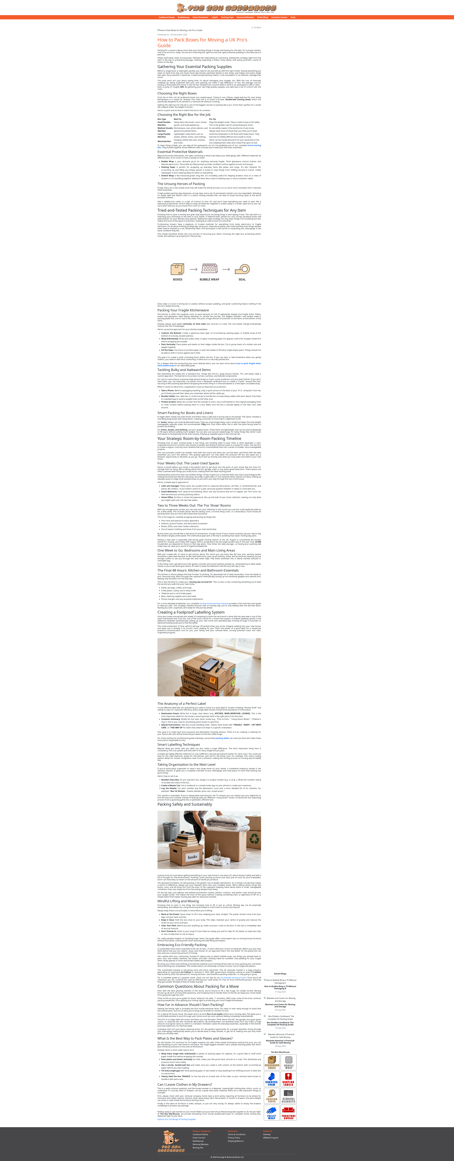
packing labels (222, 738)
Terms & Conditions (237, 1134)
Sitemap (267, 1134)
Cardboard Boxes (167, 17)
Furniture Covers (279, 17)
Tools (293, 17)
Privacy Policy (234, 1137)
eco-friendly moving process (233, 977)
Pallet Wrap (262, 17)
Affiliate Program (270, 1137)
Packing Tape (227, 17)
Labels (215, 17)
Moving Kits (198, 1147)
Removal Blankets (245, 17)
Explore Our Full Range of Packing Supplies (176, 1119)
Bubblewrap (183, 17)
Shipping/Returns (236, 1141)
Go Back (257, 27)
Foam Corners (199, 1137)
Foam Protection (200, 17)
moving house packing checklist (214, 603)
